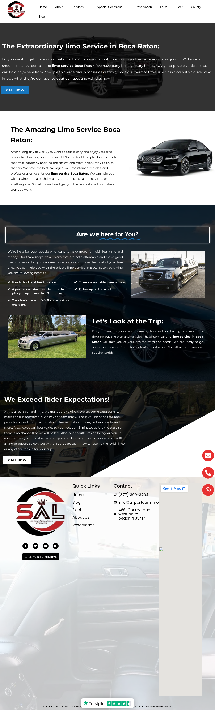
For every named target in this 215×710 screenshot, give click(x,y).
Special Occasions (109, 7)
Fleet (179, 7)
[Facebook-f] (25, 546)
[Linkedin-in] (46, 546)
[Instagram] (56, 546)
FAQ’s (163, 7)
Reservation (144, 7)
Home (43, 7)
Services (78, 7)
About (59, 7)
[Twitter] (35, 546)
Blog (42, 16)
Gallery (196, 7)
